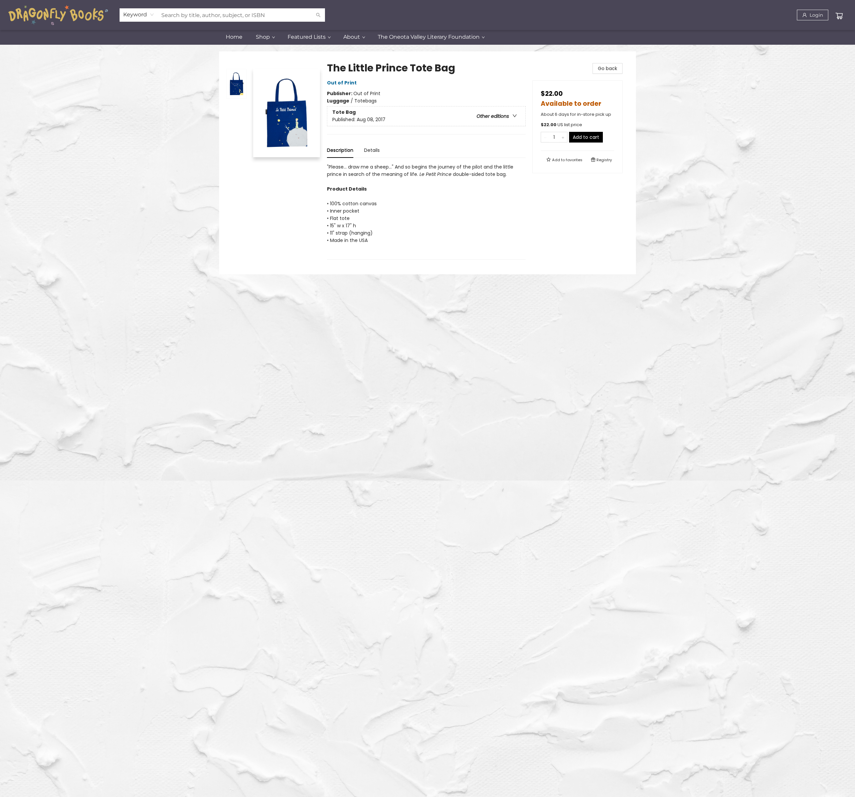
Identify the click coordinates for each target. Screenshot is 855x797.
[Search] (318, 15)
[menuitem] (234, 37)
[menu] (427, 37)
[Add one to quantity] (563, 137)
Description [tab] (340, 150)
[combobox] (139, 14)
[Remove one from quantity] (545, 137)
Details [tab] (372, 150)
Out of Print (342, 82)
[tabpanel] (426, 211)
